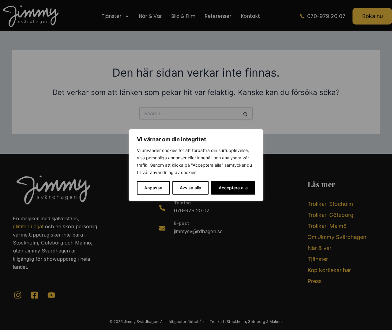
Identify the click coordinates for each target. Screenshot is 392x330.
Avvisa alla (190, 187)
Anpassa (153, 187)
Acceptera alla (233, 187)
